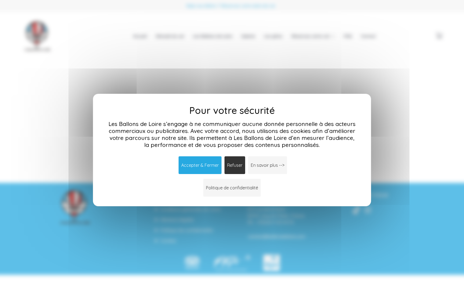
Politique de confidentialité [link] (232, 187)
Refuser (234, 165)
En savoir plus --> (267, 165)
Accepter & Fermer (200, 165)
